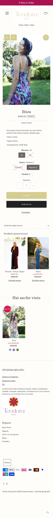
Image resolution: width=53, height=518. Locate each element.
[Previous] (7, 37)
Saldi (26, 25)
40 (22, 155)
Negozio (5, 431)
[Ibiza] (14, 321)
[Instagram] (7, 484)
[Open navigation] (7, 13)
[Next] (14, 37)
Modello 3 (26, 174)
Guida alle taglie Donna (13, 225)
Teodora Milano (27, 492)
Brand (4, 438)
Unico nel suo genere (10, 434)
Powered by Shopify (42, 492)
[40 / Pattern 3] (17, 349)
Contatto (5, 441)
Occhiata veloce (15, 280)
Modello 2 (33, 167)
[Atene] (38, 253)
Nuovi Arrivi (6, 427)
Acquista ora (26, 204)
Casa (21, 25)
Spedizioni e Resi (8, 381)
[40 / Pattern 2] (14, 349)
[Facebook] (4, 484)
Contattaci (26, 212)
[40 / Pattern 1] (10, 349)
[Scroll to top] (47, 512)
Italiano (7, 462)
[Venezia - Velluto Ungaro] (14, 253)
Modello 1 (19, 167)
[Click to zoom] (46, 37)
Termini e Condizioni (10, 377)
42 (30, 155)
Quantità (26, 180)
